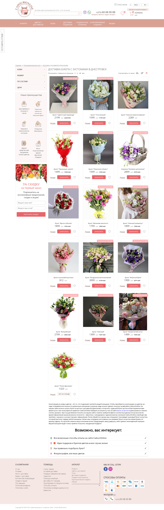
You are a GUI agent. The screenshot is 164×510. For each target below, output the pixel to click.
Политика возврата (22, 485)
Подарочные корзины (80, 477)
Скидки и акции (21, 481)
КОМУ (19, 69)
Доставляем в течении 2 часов (24, 111)
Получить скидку (31, 214)
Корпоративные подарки (81, 479)
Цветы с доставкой (78, 471)
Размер (20, 75)
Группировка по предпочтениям (56, 483)
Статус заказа (49, 469)
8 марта (74, 469)
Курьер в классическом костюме (24, 131)
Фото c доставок (21, 474)
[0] (123, 15)
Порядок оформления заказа (55, 474)
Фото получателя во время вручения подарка (38, 152)
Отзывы (18, 471)
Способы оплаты (50, 485)
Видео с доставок (22, 476)
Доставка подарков (79, 475)
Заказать (64, 123)
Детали (52, 123)
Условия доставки (51, 471)
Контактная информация (24, 478)
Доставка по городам (52, 481)
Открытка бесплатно (38, 130)
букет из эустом (123, 410)
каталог (76, 464)
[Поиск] (79, 13)
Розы (74, 473)
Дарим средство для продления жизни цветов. (24, 151)
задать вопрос (110, 14)
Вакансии (47, 490)
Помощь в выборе (51, 478)
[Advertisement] (82, 45)
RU (145, 5)
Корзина (139, 13)
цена (19, 87)
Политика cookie (21, 488)
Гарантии (47, 476)
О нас (17, 469)
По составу (22, 81)
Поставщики (20, 483)
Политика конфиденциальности (56, 488)
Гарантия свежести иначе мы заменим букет (38, 112)
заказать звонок (97, 14)
